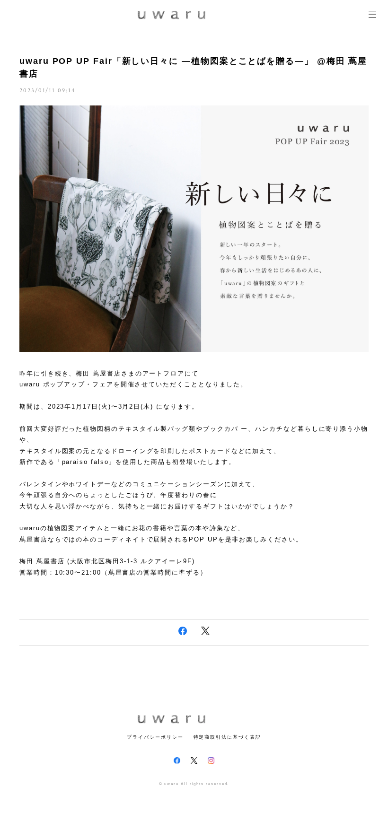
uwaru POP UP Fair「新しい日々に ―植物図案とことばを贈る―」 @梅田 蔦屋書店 (193, 67)
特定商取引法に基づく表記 (227, 737)
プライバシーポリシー (155, 737)
